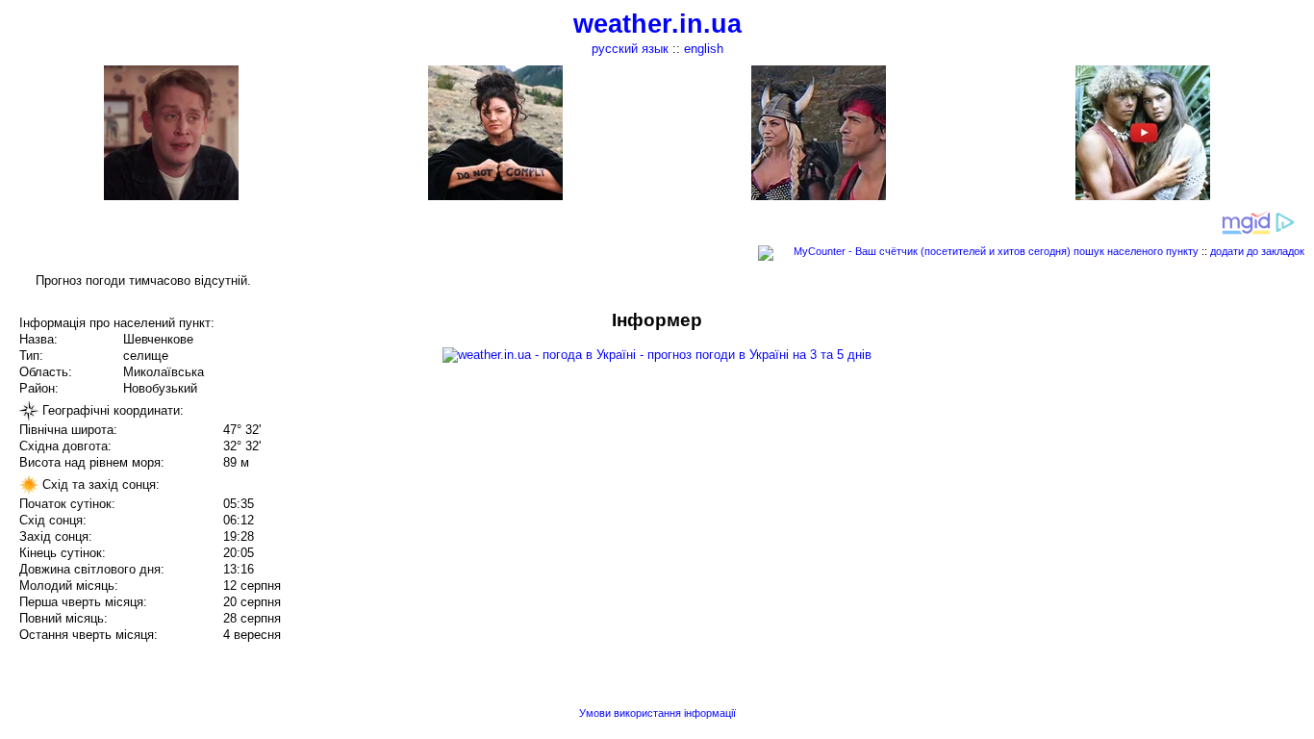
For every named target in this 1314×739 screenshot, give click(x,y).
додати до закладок (1257, 251)
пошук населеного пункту (1136, 251)
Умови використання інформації (657, 713)
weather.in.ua (657, 24)
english (703, 48)
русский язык (630, 48)
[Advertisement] (1119, 444)
